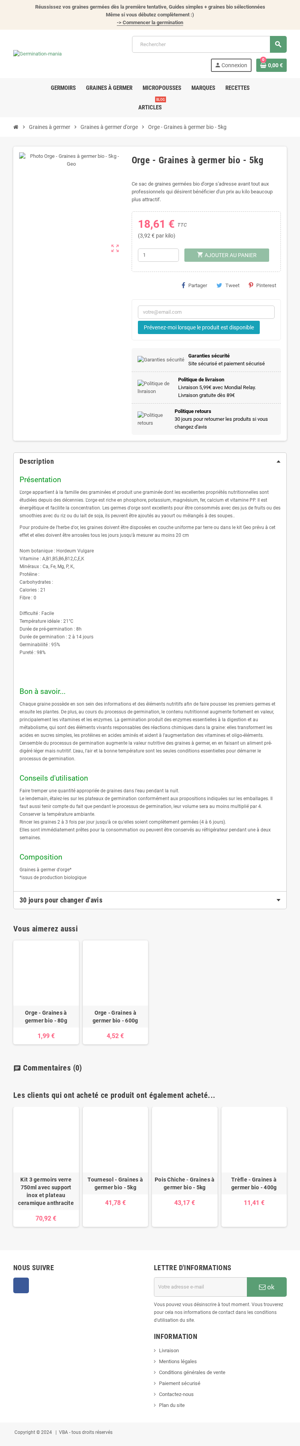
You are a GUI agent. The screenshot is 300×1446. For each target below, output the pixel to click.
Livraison (169, 1350)
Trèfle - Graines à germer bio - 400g (254, 1183)
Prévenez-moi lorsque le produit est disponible (199, 327)
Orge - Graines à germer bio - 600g (115, 1017)
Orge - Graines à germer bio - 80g (46, 1017)
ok (270, 1287)
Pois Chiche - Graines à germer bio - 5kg (184, 1183)
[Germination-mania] (37, 54)
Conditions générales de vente (192, 1372)
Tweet (232, 285)
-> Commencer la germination (150, 22)
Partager (197, 285)
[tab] (150, 461)
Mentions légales (178, 1361)
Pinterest (266, 285)
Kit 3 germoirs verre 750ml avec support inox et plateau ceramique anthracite (46, 1191)
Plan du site (172, 1405)
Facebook (21, 1285)
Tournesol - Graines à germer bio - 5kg (115, 1183)
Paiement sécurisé (179, 1383)
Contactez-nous (176, 1394)
